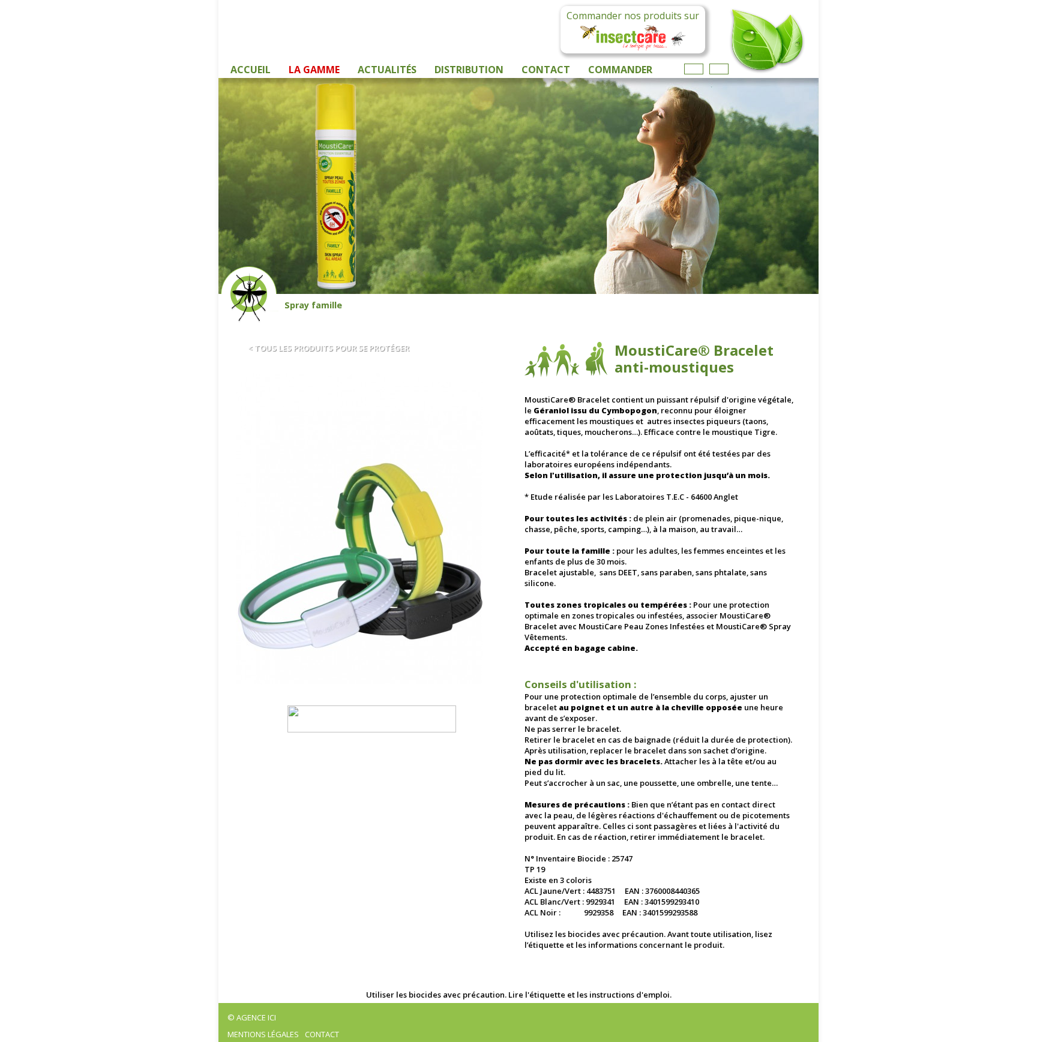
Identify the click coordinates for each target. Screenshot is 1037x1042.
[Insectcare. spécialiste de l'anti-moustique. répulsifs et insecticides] (371, 718)
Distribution (468, 69)
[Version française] (693, 69)
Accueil (250, 69)
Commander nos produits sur (633, 15)
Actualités (387, 69)
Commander (620, 69)
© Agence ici (251, 1017)
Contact (546, 69)
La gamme (314, 69)
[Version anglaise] (719, 69)
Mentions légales (263, 1034)
